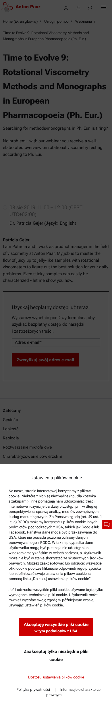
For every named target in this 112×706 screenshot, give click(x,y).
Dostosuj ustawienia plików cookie (56, 677)
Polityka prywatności (33, 689)
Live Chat (107, 524)
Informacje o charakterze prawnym (73, 692)
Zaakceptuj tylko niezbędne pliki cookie (56, 655)
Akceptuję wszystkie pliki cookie (56, 627)
